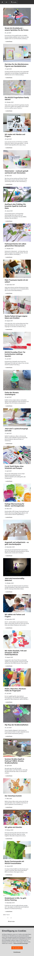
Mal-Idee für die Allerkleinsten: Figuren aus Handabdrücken (17, 65)
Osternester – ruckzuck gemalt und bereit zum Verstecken (16, 172)
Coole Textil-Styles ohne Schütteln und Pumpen (14, 467)
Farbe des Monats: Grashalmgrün (12, 393)
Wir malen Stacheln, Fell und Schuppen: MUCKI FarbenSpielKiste (15, 652)
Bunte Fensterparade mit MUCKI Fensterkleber (14, 862)
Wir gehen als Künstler (13, 827)
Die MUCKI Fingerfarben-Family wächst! (17, 98)
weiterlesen (9, 41)
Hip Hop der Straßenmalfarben (16, 725)
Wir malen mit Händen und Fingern (15, 135)
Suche (14, 2)
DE (7, 2)
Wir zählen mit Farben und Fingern (15, 615)
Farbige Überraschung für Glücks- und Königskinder (14, 505)
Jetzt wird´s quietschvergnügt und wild (16, 429)
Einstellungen (17, 952)
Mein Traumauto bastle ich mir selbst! (16, 281)
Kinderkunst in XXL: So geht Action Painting (15, 899)
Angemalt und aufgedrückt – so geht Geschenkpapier (17, 543)
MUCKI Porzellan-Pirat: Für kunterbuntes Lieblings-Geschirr (15, 354)
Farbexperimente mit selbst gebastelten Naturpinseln (15, 245)
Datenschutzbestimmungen (21, 943)
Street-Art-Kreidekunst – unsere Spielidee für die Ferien (16, 29)
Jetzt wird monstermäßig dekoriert (14, 579)
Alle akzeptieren (17, 948)
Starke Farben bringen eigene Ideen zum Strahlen (16, 317)
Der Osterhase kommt (13, 796)
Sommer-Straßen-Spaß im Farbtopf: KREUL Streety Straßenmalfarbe (14, 761)
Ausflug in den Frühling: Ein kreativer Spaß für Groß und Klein (15, 206)
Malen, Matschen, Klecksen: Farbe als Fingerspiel (15, 690)
